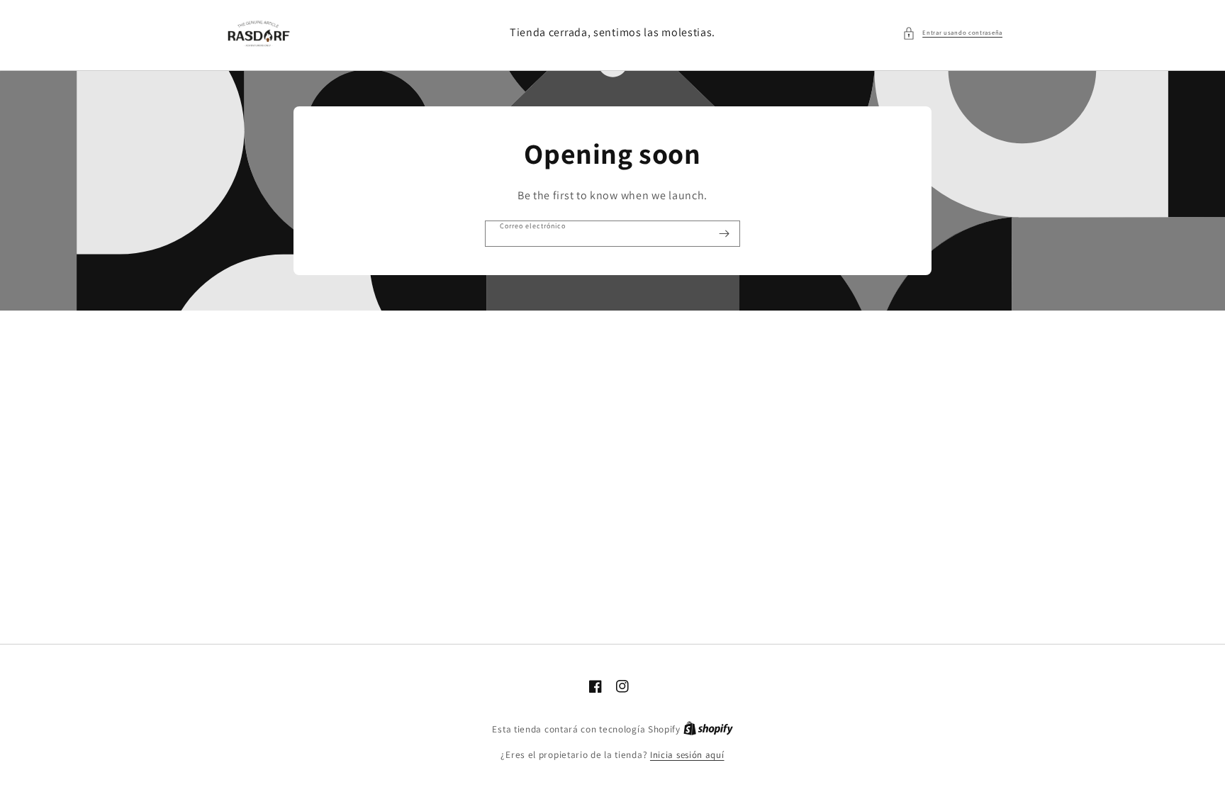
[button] (952, 33)
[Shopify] (708, 729)
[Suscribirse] (723, 234)
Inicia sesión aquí (687, 755)
